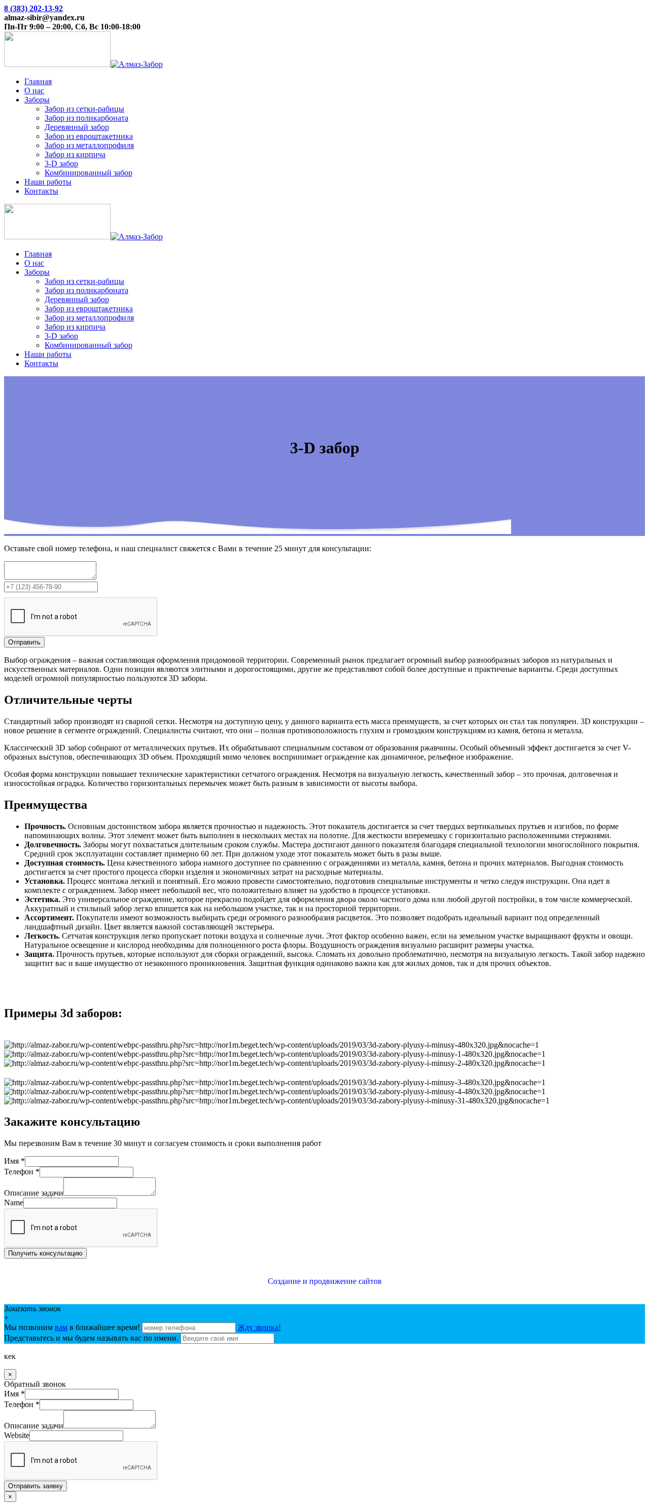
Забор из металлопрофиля (89, 145)
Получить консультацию (45, 1253)
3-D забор (61, 163)
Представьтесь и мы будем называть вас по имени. (91, 1338)
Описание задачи (33, 1193)
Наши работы (47, 181)
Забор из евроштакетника (89, 136)
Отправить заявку (35, 1486)
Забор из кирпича (75, 154)
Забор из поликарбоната (86, 118)
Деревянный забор (77, 127)
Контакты (41, 191)
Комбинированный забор (88, 172)
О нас (34, 90)
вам (61, 1327)
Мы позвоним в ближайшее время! (73, 1327)
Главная (38, 81)
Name (13, 1202)
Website (16, 1435)
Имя (14, 1161)
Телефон (22, 1171)
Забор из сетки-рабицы (84, 108)
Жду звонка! (259, 1327)
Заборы (37, 99)
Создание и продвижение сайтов (325, 1281)
